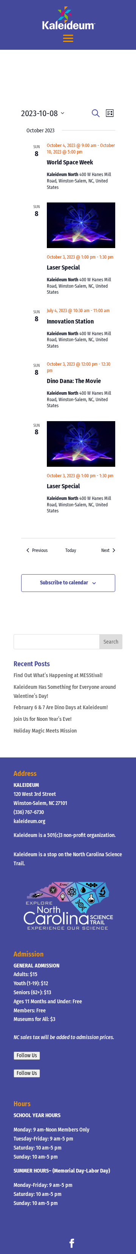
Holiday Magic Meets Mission (45, 731)
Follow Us (27, 1056)
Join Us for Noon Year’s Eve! (42, 719)
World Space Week (70, 162)
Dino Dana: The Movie (74, 381)
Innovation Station (70, 321)
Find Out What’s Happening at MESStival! (58, 675)
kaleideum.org (29, 821)
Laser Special (63, 267)
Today (70, 550)
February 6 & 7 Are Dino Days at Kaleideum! (61, 707)
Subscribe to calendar (64, 582)
